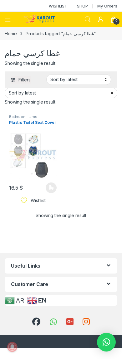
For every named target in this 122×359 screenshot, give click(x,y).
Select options (49, 187)
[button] (106, 342)
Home (11, 33)
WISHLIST (58, 5)
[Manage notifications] (12, 347)
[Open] (10, 19)
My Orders (107, 5)
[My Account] (100, 19)
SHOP (82, 5)
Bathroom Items (23, 116)
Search (87, 19)
